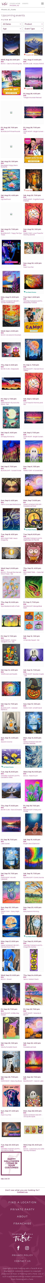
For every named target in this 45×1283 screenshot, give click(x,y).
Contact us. (22, 1192)
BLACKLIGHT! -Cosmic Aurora (33, 877)
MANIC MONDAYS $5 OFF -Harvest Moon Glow (10, 946)
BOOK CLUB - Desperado (10, 369)
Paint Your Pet (28, 267)
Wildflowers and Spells (9, 674)
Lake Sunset (5, 843)
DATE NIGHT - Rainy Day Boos (11, 1081)
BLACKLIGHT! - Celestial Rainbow (9, 708)
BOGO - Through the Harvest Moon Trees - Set (11, 573)
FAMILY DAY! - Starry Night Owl (10, 912)
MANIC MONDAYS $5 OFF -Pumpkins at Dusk (32, 505)
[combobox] (11, 24)
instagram (27, 1248)
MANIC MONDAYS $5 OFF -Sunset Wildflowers (10, 301)
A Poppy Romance (7, 436)
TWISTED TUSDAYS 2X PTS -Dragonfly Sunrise (33, 946)
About (22, 1216)
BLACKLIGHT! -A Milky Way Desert (10, 1014)
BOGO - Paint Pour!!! (30, 776)
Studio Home (15, 3)
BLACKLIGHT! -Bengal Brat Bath (32, 607)
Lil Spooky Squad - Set (31, 640)
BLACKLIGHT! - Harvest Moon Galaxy (33, 369)
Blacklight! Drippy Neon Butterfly (9, 166)
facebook (18, 1248)
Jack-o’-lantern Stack (30, 979)
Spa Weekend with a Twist (10, 606)
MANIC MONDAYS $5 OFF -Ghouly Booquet (32, 1115)
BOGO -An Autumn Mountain (11, 335)
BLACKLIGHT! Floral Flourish (10, 131)
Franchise (22, 1223)
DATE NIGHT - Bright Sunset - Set (33, 437)
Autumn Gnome (6, 742)
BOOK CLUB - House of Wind (33, 63)
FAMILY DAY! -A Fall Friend (32, 708)
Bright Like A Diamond (31, 843)
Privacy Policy (22, 1255)
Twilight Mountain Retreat (32, 97)
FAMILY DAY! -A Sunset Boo (33, 470)
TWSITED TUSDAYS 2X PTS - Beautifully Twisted (33, 301)
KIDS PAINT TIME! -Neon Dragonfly (9, 539)
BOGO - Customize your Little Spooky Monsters (33, 1149)
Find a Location (22, 1202)
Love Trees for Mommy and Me (33, 403)
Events (25, 3)
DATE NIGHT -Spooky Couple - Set (33, 674)
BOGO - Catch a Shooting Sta (11, 63)
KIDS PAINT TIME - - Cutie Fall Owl (33, 573)
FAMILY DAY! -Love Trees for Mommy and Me (33, 234)
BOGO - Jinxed (6, 979)
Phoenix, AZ (5, 9)
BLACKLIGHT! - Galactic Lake (33, 1081)
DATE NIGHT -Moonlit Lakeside (8, 878)
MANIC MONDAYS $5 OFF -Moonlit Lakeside (32, 742)
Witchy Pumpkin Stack (9, 1047)
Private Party (22, 1209)
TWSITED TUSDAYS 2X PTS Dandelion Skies (10, 776)
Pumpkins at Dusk (29, 1047)
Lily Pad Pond (5, 199)
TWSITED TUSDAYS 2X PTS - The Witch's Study (10, 1149)
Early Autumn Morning (31, 911)
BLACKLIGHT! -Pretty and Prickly (32, 810)
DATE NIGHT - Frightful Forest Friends (33, 200)
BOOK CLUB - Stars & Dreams (11, 809)
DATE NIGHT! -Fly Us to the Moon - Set (10, 403)
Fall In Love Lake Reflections (11, 504)
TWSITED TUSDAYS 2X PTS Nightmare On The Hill (32, 539)
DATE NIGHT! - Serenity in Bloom (32, 1014)
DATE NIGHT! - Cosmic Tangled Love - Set (8, 641)
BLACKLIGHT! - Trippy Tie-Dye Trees (11, 234)
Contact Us (22, 1261)
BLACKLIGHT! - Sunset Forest (11, 470)
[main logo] (4, 3)
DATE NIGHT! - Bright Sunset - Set (33, 132)
